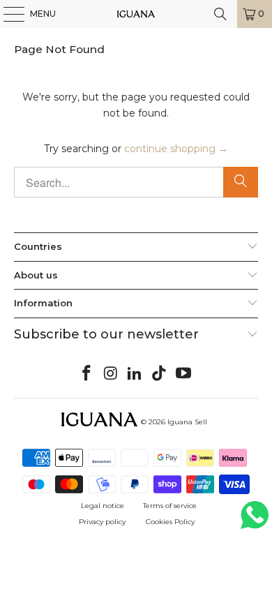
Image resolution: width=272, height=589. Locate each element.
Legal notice (102, 505)
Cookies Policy (170, 521)
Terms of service (170, 505)
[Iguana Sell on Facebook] (87, 374)
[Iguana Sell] (136, 14)
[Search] (240, 182)
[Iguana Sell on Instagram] (110, 374)
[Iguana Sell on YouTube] (184, 374)
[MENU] (7, 14)
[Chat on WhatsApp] (255, 521)
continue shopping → (176, 148)
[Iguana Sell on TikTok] (159, 374)
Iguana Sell (187, 421)
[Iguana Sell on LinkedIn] (135, 374)
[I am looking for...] (220, 14)
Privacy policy (102, 521)
